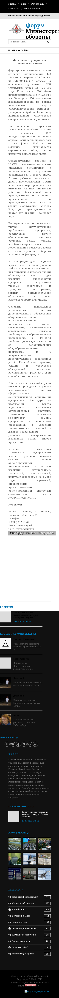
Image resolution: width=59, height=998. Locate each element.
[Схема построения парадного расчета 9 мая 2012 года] (44, 858)
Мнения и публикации (23, 903)
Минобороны (18, 909)
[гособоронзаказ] (44, 843)
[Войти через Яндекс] (24, 744)
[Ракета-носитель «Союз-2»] (14, 873)
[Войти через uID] (7, 744)
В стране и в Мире (21, 915)
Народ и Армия (19, 922)
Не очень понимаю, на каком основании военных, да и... (27, 682)
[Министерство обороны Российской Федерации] (14, 843)
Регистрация (37, 4)
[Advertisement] (29, 566)
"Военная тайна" (20, 947)
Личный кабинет (31, 8)
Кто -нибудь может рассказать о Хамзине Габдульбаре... (24, 720)
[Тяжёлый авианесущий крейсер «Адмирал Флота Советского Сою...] (29, 858)
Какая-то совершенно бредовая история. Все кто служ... (26, 700)
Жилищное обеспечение (24, 934)
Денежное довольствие (24, 928)
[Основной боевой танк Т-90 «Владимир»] (29, 873)
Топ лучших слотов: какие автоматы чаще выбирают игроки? (25, 615)
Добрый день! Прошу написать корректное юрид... (23, 663)
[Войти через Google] (29, 744)
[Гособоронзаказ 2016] (14, 858)
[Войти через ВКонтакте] (12, 744)
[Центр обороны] (29, 843)
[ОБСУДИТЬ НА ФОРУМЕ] (32, 534)
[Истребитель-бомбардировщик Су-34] (44, 873)
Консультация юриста (23, 953)
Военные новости (21, 941)
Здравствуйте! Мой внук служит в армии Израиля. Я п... (27, 644)
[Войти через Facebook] (18, 744)
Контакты (13, 8)
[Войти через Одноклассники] (35, 744)
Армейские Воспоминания (25, 897)
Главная (12, 4)
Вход (23, 4)
